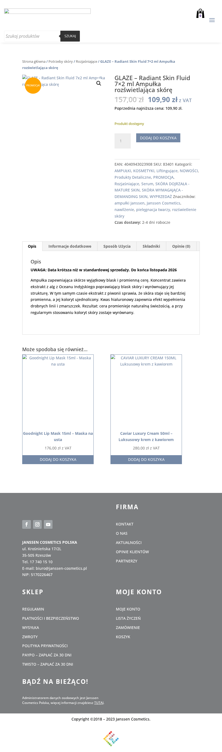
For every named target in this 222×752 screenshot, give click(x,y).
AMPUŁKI (123, 170)
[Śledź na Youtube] (48, 524)
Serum (147, 183)
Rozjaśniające (86, 61)
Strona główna (33, 61)
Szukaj (70, 35)
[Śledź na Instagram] (37, 524)
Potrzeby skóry (60, 61)
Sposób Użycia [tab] (116, 246)
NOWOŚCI (189, 170)
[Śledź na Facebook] (26, 524)
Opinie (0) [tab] (181, 246)
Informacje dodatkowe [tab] (69, 246)
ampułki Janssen (130, 203)
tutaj (98, 702)
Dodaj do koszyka (158, 137)
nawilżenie (124, 209)
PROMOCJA (163, 177)
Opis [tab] (32, 246)
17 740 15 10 (41, 561)
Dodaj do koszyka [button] (58, 459)
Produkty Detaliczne (133, 177)
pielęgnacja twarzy (153, 209)
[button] (99, 83)
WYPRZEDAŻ (161, 196)
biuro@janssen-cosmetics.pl (61, 568)
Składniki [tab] (151, 246)
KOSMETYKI (143, 170)
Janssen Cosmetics (163, 203)
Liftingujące (167, 170)
